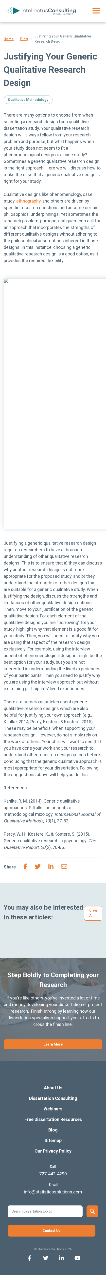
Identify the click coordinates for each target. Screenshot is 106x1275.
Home (9, 39)
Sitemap (53, 1140)
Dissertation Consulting (53, 1098)
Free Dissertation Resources (53, 1119)
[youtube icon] (77, 1257)
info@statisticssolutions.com (53, 1191)
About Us (53, 1087)
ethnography (28, 201)
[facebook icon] (29, 1257)
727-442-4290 (53, 1173)
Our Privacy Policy (53, 1151)
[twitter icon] (45, 1257)
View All (93, 913)
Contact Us (51, 1231)
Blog (24, 39)
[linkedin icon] (61, 1257)
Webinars (53, 1108)
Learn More (53, 1044)
